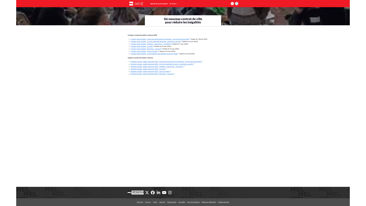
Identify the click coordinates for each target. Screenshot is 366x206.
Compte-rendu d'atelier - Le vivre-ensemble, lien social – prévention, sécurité (156, 41)
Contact (155, 202)
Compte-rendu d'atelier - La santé (142, 46)
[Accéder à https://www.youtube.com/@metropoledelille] (164, 192)
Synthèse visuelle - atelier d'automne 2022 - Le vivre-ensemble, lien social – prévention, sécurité (162, 64)
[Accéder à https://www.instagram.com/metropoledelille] (170, 192)
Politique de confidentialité (208, 202)
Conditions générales (223, 202)
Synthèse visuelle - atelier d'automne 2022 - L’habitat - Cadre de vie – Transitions (157, 66)
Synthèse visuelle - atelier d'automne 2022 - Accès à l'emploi (150, 71)
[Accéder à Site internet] (136, 192)
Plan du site (140, 202)
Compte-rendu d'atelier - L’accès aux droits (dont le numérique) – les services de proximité (160, 39)
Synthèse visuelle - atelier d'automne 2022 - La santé (148, 69)
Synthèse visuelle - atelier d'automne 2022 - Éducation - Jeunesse (152, 74)
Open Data (162, 202)
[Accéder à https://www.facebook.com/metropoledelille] (152, 192)
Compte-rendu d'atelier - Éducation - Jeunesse (146, 49)
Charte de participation (193, 202)
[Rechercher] (232, 3)
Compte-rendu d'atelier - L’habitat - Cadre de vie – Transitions (151, 44)
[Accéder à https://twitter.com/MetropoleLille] (147, 192)
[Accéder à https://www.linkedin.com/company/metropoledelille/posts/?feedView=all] (158, 192)
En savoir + (173, 3)
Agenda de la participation (159, 3)
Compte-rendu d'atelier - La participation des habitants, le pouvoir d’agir (154, 54)
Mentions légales (171, 202)
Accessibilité (181, 202)
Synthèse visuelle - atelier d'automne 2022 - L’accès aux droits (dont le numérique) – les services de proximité (166, 61)
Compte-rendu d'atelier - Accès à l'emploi (144, 51)
